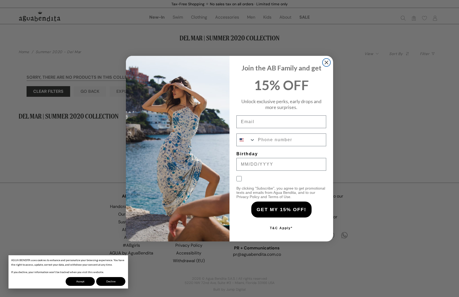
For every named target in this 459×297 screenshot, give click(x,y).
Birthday (247, 154)
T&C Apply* (281, 228)
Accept (80, 281)
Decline (111, 281)
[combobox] (246, 140)
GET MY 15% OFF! (281, 209)
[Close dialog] (326, 62)
